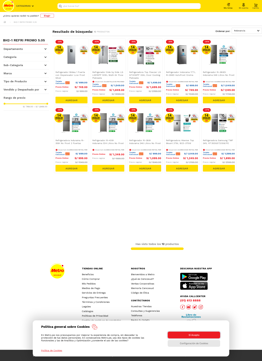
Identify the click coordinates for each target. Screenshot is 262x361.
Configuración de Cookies (194, 343)
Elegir (47, 15)
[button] (243, 6)
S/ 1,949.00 (40, 106)
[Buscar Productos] (197, 6)
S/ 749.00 (28, 106)
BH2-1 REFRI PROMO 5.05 (25, 22)
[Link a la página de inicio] (5, 22)
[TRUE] (71, 100)
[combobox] (129, 6)
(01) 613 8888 (190, 300)
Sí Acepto (194, 335)
